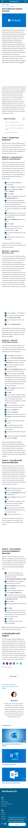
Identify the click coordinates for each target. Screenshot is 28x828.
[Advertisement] (13, 75)
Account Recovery (7, 667)
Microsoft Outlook (9, 184)
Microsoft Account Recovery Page (13, 490)
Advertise (3, 816)
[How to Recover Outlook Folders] (14, 774)
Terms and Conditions (6, 804)
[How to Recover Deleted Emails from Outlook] (14, 736)
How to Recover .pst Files (9, 764)
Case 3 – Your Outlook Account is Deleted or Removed (14, 129)
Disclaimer (3, 818)
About (2, 799)
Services (3, 814)
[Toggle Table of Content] (23, 119)
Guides (7, 4)
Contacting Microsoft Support (11, 132)
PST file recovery (10, 616)
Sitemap (3, 812)
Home (3, 4)
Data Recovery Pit (14, 1)
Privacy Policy (4, 801)
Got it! (17, 824)
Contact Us (4, 806)
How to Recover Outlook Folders (11, 783)
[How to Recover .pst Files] (14, 756)
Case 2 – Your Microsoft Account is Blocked (14, 125)
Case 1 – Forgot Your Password (11, 122)
